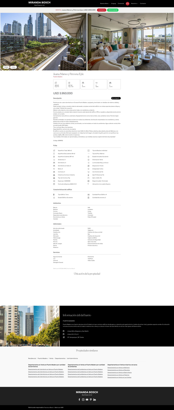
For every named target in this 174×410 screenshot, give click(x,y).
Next (170, 42)
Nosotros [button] (134, 3)
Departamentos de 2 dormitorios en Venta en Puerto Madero (46, 371)
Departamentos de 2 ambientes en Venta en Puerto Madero (85, 369)
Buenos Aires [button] (104, 3)
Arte (127, 3)
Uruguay (113, 3)
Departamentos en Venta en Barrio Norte (120, 372)
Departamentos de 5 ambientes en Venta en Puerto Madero (85, 376)
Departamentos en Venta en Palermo (118, 375)
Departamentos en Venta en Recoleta (119, 370)
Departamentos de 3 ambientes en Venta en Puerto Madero (85, 371)
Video (13, 67)
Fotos (6, 67)
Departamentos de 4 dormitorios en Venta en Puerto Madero (46, 376)
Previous (3, 42)
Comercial (121, 3)
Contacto (143, 3)
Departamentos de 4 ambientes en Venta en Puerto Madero (85, 374)
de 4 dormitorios (72, 358)
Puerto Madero (43, 358)
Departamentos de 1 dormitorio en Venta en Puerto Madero (45, 369)
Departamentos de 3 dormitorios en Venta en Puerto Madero (46, 374)
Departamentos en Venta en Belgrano (119, 367)
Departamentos (60, 358)
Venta (51, 358)
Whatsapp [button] (112, 10)
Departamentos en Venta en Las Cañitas (119, 377)
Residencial (32, 358)
